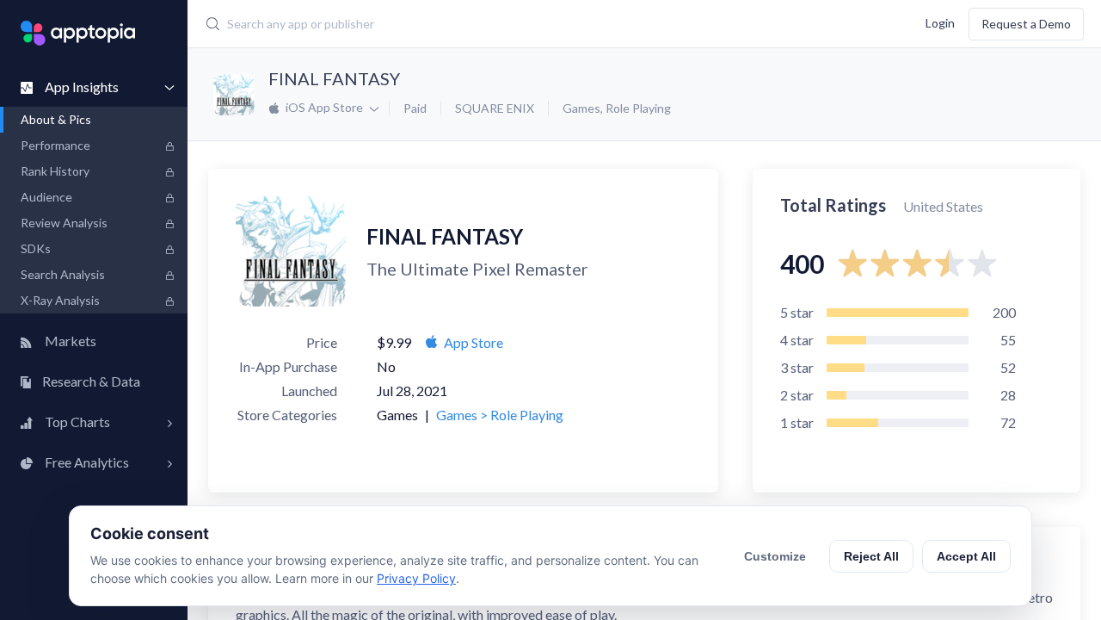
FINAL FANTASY (334, 78)
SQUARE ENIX (494, 108)
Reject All (871, 556)
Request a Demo (1026, 23)
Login (940, 22)
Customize (775, 556)
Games (581, 108)
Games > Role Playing (499, 414)
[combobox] (477, 24)
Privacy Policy (416, 578)
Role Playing (638, 108)
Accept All (966, 556)
